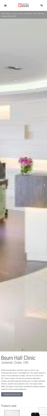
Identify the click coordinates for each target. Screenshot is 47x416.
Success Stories (17, 13)
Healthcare (28, 13)
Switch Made (5, 13)
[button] (5, 5)
